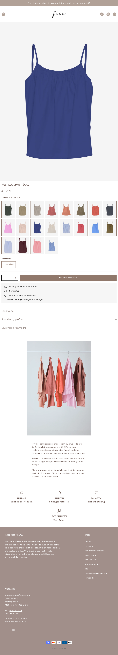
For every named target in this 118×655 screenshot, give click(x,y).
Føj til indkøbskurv (68, 277)
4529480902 (20, 618)
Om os (88, 541)
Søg (86, 568)
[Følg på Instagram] (13, 630)
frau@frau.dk (15, 610)
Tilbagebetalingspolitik (96, 573)
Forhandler (90, 578)
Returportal (90, 555)
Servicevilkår (91, 559)
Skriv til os (59, 520)
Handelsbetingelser (94, 550)
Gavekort (89, 546)
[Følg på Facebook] (6, 630)
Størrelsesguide (92, 564)
